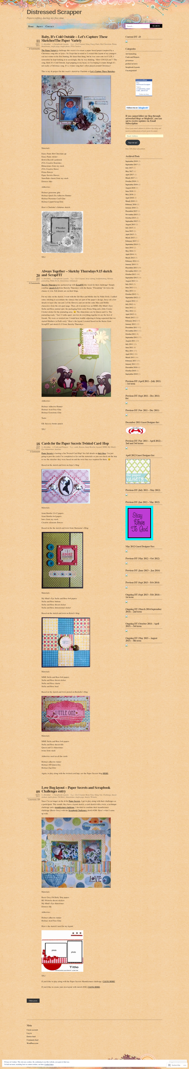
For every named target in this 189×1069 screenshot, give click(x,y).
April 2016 (129, 197)
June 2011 (129, 347)
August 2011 (130, 341)
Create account (32, 1030)
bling (88, 44)
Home (31, 26)
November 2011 (131, 330)
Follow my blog (144, 94)
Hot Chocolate (105, 44)
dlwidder (47, 44)
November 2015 (131, 214)
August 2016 (130, 188)
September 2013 (131, 277)
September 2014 (131, 244)
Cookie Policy (49, 1064)
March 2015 (130, 237)
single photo (65, 46)
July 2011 (129, 344)
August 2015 (130, 224)
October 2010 (130, 370)
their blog (102, 453)
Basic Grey (90, 795)
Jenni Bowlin (90, 447)
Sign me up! (132, 142)
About (39, 26)
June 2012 (129, 307)
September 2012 (131, 297)
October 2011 (130, 334)
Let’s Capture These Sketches (102, 71)
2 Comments (34, 49)
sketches (58, 449)
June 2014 (129, 247)
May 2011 (129, 350)
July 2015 (129, 227)
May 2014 (129, 251)
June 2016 (129, 191)
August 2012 (130, 301)
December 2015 (131, 211)
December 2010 (131, 367)
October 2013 (130, 274)
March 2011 (130, 357)
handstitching (101, 278)
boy (101, 795)
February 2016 (130, 204)
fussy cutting (90, 278)
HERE (105, 773)
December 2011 (131, 327)
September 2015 (131, 221)
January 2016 (130, 207)
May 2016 (129, 194)
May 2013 (129, 291)
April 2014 (129, 254)
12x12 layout (80, 44)
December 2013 (131, 267)
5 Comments (34, 283)
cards (76, 447)
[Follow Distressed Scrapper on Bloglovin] (137, 109)
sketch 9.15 (54, 287)
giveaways (129, 60)
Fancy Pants (94, 44)
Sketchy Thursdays (50, 284)
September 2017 (131, 164)
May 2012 (129, 311)
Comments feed (32, 1040)
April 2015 (129, 234)
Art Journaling (130, 53)
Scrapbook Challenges (77, 810)
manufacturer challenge (64, 807)
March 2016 (130, 201)
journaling (45, 280)
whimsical (73, 280)
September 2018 (131, 161)
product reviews (131, 63)
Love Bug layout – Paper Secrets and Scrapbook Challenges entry (76, 789)
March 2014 (130, 257)
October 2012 (130, 294)
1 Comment (35, 452)
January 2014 (130, 264)
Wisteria (93, 797)
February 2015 (130, 241)
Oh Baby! (61, 797)
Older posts (33, 1000)
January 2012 (130, 324)
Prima (114, 44)
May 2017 (129, 171)
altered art (144, 90)
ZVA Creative (76, 46)
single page (55, 46)
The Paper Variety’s (50, 50)
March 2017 (130, 178)
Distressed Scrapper (54, 12)
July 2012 (129, 304)
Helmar (110, 278)
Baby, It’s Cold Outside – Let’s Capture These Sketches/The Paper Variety (75, 38)
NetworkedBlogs (141, 80)
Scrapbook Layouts (61, 44)
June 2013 (129, 287)
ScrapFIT (80, 284)
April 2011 (129, 354)
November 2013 (131, 271)
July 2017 (129, 168)
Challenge (107, 795)
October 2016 (130, 181)
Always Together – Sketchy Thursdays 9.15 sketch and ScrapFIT (77, 272)
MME (105, 447)
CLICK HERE (109, 981)
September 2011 (131, 337)
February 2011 (130, 360)
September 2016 (131, 184)
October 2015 (130, 218)
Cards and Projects (61, 447)
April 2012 (129, 314)
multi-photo (52, 797)
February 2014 (130, 261)
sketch (87, 797)
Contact (50, 26)
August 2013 (130, 281)
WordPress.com (32, 1043)
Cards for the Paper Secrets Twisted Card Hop (75, 443)
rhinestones (46, 46)
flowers (81, 447)
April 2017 (129, 174)
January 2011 (130, 364)
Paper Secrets (47, 453)
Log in (29, 1033)
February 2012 (130, 321)
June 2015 (129, 231)
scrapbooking (140, 89)
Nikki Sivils (54, 280)
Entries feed (31, 1036)
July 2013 (129, 284)
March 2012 (130, 317)
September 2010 (131, 374)
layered (99, 447)
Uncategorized (131, 70)
